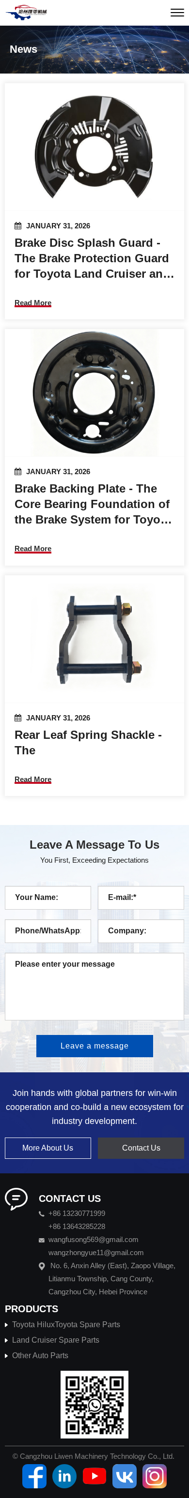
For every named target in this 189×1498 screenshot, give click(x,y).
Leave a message (95, 1046)
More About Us (47, 1148)
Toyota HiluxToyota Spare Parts (66, 1324)
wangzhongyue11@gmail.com (96, 1252)
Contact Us (141, 1148)
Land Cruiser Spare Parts (55, 1340)
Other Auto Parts (40, 1355)
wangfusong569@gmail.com (93, 1239)
